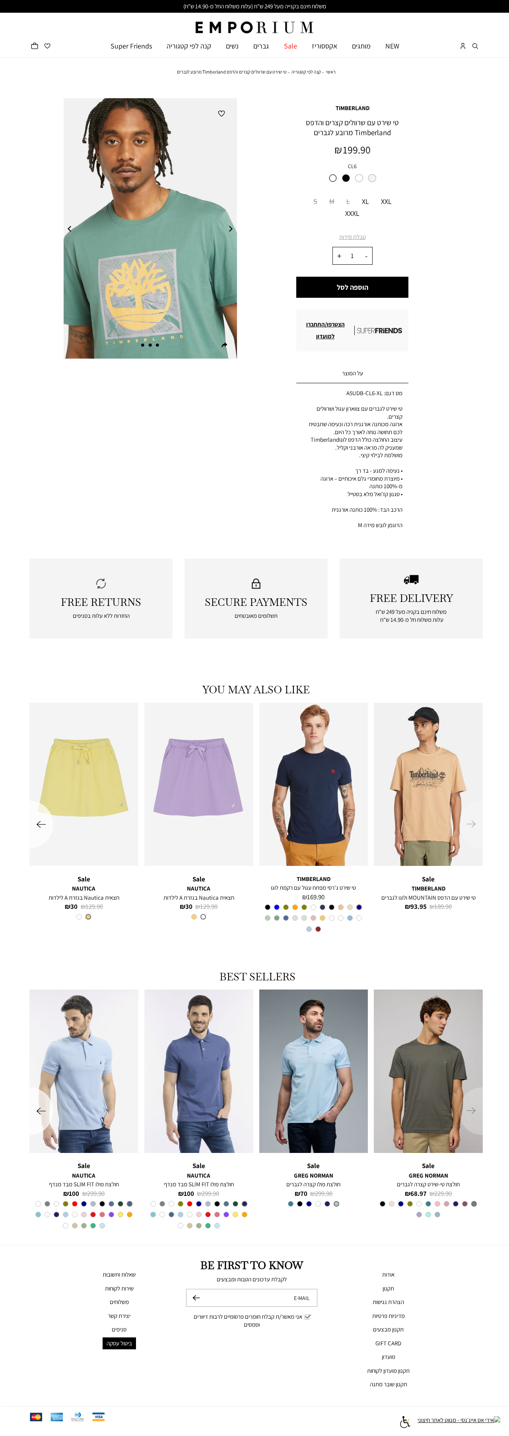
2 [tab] (150, 345)
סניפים (119, 1329)
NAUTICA (198, 888)
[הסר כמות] (366, 255)
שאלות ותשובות (119, 1274)
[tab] (352, 373)
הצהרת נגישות (388, 1302)
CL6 (352, 166)
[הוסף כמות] (339, 255)
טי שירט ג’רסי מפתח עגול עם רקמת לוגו (313, 887)
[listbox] (352, 180)
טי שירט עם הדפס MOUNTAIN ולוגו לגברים (428, 897)
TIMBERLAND (352, 108)
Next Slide (231, 229)
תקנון (388, 1288)
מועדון (388, 1356)
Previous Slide (70, 229)
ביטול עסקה (119, 1343)
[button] (475, 46)
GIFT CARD (388, 1343)
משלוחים (119, 1302)
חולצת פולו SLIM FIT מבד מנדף (199, 1184)
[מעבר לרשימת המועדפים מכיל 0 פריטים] (47, 46)
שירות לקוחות (119, 1288)
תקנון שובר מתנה (388, 1384)
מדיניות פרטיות (388, 1316)
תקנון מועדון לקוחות (388, 1370)
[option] (332, 178)
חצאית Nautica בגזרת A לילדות (198, 897)
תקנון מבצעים (388, 1329)
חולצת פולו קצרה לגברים (313, 1184)
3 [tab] (142, 345)
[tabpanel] (150, 228)
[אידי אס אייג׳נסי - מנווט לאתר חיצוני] (459, 1423)
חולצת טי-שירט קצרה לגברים (428, 1184)
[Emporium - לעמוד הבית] (254, 23)
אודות (388, 1274)
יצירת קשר (119, 1316)
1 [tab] (157, 345)
